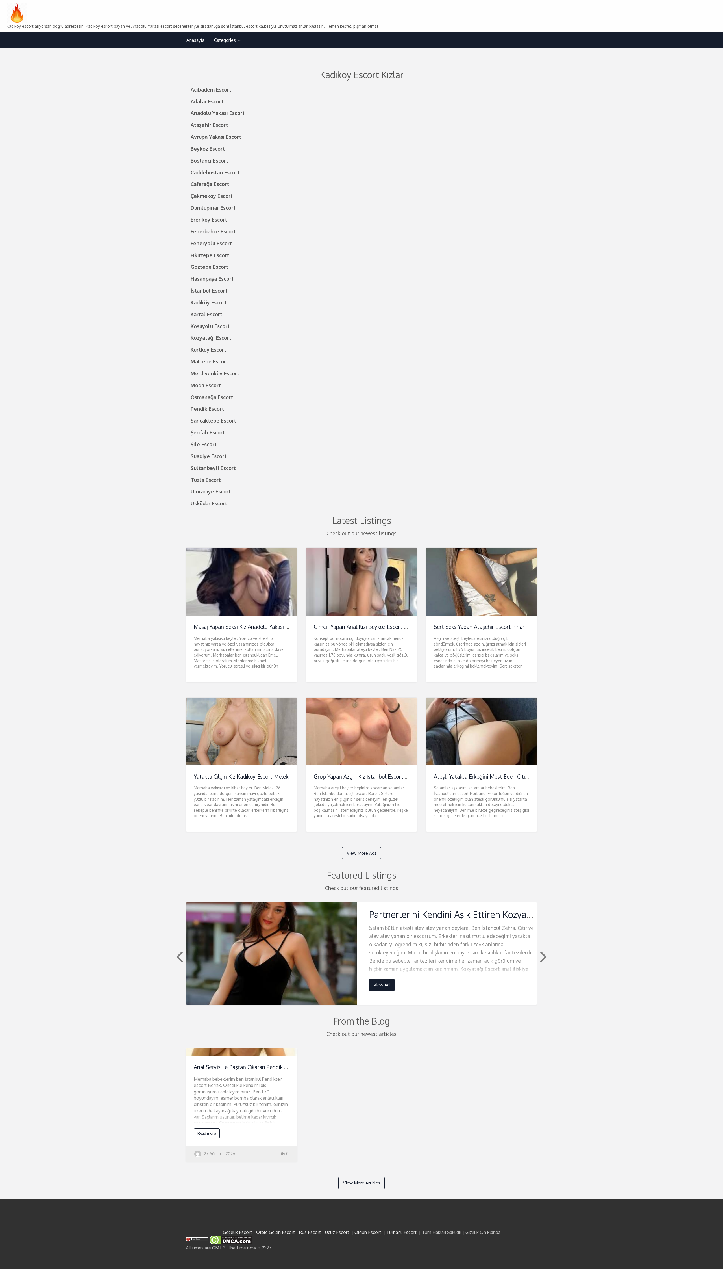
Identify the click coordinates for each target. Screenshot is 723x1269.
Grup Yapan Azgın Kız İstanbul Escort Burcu (366, 776)
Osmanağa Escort (212, 397)
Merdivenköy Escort (215, 373)
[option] (361, 953)
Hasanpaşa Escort (212, 278)
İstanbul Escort (209, 290)
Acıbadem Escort (211, 89)
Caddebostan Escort (215, 172)
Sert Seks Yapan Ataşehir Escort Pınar (479, 626)
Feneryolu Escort (211, 243)
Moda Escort (206, 385)
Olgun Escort (367, 1232)
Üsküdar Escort (209, 503)
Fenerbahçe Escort (213, 231)
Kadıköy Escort (209, 302)
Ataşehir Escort (209, 125)
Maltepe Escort (209, 361)
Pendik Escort (207, 408)
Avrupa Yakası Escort (216, 136)
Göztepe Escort (209, 266)
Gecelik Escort (237, 1232)
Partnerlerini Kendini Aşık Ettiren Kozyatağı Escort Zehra (481, 914)
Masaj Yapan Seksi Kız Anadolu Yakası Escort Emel (254, 626)
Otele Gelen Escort (275, 1232)
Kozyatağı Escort (211, 337)
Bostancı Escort (209, 160)
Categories (225, 40)
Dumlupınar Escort (213, 207)
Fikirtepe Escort (210, 255)
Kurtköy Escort (208, 349)
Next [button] (543, 956)
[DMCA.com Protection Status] (230, 1239)
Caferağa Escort (210, 184)
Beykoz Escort (208, 148)
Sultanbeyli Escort (213, 468)
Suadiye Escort (209, 456)
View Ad (382, 985)
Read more (206, 1133)
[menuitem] (195, 40)
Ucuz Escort (337, 1232)
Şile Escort (204, 444)
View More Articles (361, 1183)
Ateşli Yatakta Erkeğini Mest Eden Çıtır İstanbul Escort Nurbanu (511, 776)
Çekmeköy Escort (212, 195)
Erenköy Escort (209, 219)
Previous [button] (179, 956)
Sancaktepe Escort (213, 420)
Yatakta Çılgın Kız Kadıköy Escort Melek (241, 776)
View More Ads (361, 853)
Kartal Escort (206, 314)
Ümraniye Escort (211, 491)
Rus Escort (310, 1232)
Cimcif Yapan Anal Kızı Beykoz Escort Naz (363, 626)
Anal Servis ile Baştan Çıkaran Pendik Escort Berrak (255, 1067)
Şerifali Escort (208, 432)
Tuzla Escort (206, 480)
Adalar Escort (207, 101)
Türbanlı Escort (401, 1232)
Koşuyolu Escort (210, 326)
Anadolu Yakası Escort (218, 113)
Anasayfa (195, 40)
